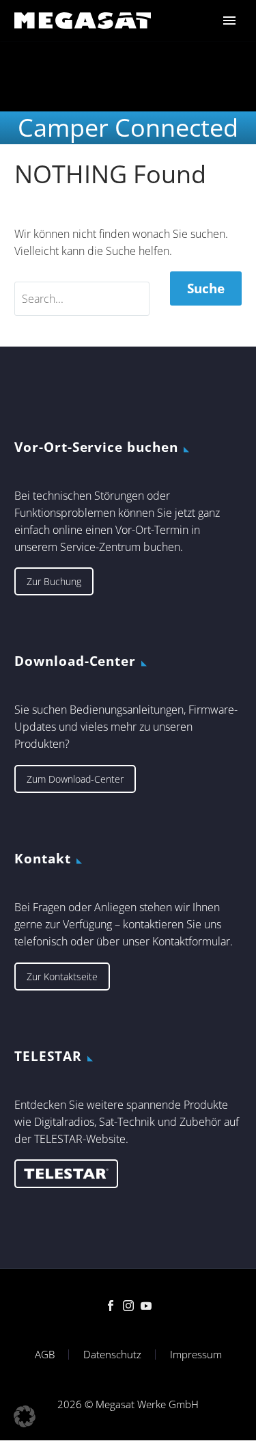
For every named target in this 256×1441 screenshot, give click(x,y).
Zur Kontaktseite (62, 976)
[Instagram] (128, 1305)
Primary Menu (229, 20)
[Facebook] (110, 1305)
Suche (206, 288)
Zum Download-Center (75, 778)
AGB (45, 1354)
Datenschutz (112, 1354)
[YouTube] (146, 1305)
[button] (24, 1416)
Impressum (196, 1354)
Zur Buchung (54, 581)
